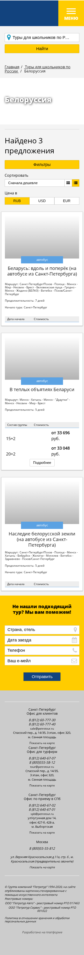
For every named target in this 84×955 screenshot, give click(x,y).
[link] (42, 13)
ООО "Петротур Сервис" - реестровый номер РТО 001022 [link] (42, 909)
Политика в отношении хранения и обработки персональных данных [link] (37, 919)
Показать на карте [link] (42, 743)
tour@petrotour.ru (42, 767)
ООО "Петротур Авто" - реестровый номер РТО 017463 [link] (42, 903)
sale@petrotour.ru (42, 729)
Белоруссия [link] (34, 71)
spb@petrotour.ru (42, 814)
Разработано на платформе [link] (42, 932)
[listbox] (34, 183)
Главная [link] (12, 66)
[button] (42, 48)
